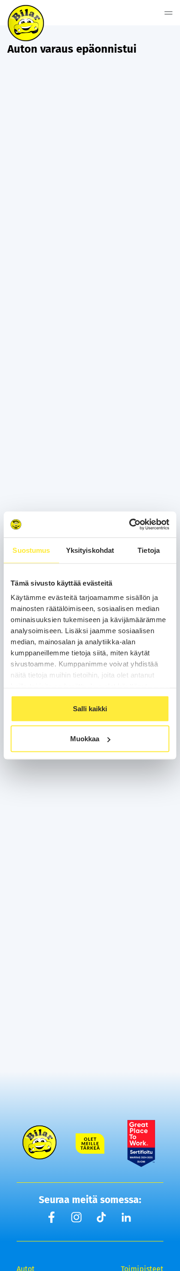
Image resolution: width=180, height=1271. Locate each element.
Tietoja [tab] (149, 550)
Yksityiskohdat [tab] (90, 550)
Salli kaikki (90, 708)
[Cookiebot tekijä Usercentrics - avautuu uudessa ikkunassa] (129, 525)
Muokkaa (84, 739)
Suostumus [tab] (31, 550)
